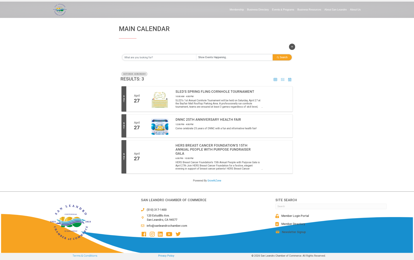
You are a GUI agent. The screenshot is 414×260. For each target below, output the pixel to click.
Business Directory (258, 9)
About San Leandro (335, 9)
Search (284, 57)
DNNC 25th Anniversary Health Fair (208, 120)
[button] (292, 47)
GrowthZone (214, 180)
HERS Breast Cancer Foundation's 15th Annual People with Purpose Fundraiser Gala (213, 149)
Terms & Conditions (84, 255)
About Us (355, 9)
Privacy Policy (166, 255)
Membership (237, 9)
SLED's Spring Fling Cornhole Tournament (214, 92)
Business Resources (309, 9)
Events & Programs (283, 9)
